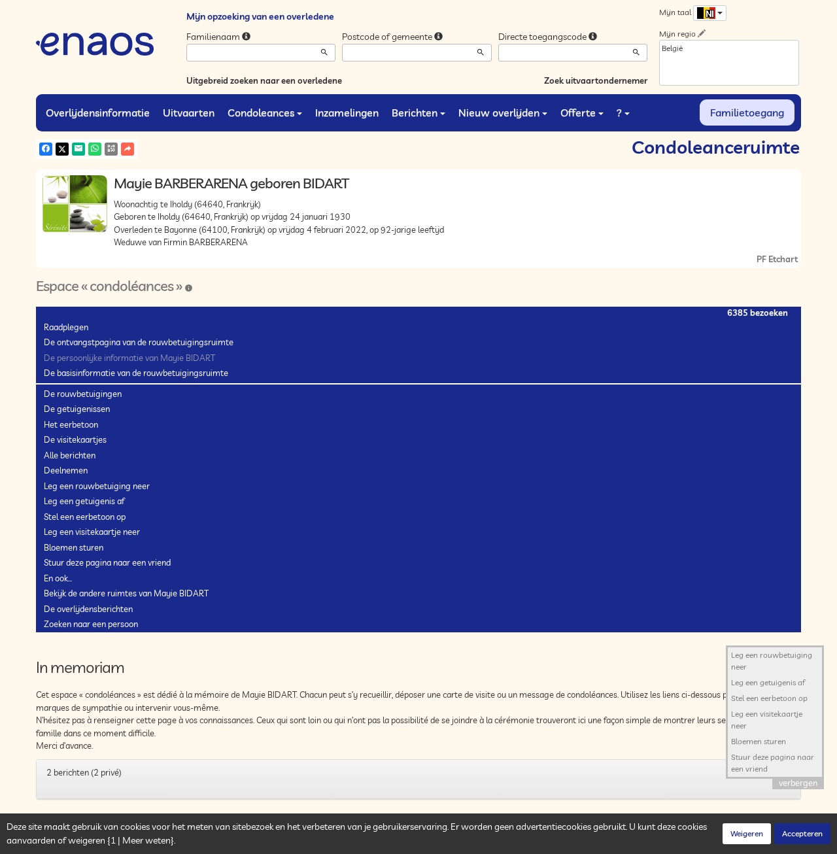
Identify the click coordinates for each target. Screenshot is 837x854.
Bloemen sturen (73, 547)
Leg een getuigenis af (84, 501)
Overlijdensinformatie (98, 112)
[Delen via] (127, 149)
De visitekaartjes (75, 439)
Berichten (414, 112)
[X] (62, 149)
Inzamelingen (347, 112)
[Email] (78, 149)
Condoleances (261, 112)
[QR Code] (111, 149)
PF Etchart (777, 259)
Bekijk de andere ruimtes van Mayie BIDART (126, 593)
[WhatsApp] (94, 149)
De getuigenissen (77, 408)
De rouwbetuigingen (83, 393)
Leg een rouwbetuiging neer (97, 486)
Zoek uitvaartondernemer (595, 80)
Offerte (578, 112)
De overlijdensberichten (88, 609)
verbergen (798, 782)
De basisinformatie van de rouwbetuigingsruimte (136, 372)
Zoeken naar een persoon (91, 624)
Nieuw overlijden (498, 112)
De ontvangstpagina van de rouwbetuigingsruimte (138, 342)
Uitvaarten (188, 112)
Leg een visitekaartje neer (92, 531)
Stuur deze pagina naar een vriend (107, 562)
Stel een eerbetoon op (85, 516)
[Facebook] (45, 149)
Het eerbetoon (71, 424)
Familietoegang (747, 112)
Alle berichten (69, 455)
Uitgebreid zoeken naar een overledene (264, 80)
